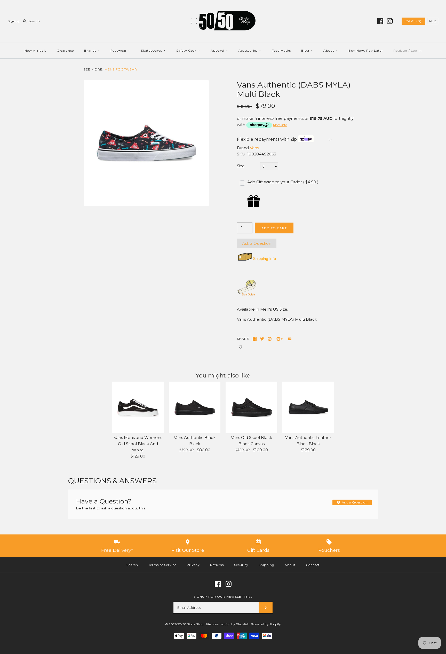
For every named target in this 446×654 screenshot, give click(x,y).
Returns (217, 565)
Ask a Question (256, 243)
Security (241, 565)
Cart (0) (413, 21)
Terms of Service (162, 565)
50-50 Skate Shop (190, 624)
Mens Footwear (121, 69)
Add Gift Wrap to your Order (282, 181)
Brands (92, 50)
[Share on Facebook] (255, 339)
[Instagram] (390, 21)
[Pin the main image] (270, 339)
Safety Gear (188, 50)
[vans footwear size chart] (247, 295)
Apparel (219, 50)
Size (241, 165)
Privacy (193, 565)
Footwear (120, 50)
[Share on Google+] (279, 339)
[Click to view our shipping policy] (256, 260)
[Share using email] (290, 339)
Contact (313, 565)
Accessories (249, 50)
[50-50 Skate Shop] (223, 8)
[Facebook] (380, 21)
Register (400, 50)
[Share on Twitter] (262, 339)
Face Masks (281, 50)
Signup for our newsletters (223, 596)
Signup (14, 21)
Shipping (266, 565)
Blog (307, 50)
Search (132, 565)
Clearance (65, 50)
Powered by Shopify (266, 624)
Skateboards (153, 50)
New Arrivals (35, 50)
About (330, 50)
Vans (254, 147)
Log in (416, 50)
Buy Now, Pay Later (365, 50)
